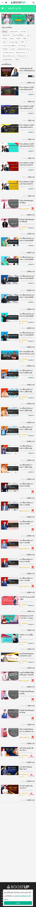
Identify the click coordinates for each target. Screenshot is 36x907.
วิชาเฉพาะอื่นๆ (13, 42)
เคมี (28, 35)
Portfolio (5, 49)
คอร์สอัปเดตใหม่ (7, 59)
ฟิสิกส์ (12, 38)
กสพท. (4, 42)
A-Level (12, 49)
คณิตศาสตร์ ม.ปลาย (24, 49)
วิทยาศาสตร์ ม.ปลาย (8, 56)
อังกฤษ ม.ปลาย (20, 52)
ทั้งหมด (4, 31)
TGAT (25, 38)
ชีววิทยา (5, 38)
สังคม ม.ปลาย (22, 56)
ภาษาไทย (23, 31)
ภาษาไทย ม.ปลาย (7, 52)
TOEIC (17, 59)
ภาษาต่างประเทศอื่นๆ (9, 45)
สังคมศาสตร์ (13, 31)
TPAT (22, 42)
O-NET (18, 38)
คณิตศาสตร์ (6, 35)
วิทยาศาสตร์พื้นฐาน (18, 35)
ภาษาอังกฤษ (22, 45)
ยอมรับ (18, 903)
